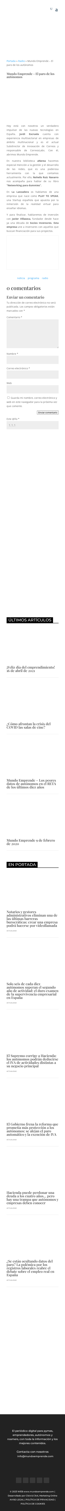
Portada (11, 61)
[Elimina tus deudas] (33, 610)
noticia (21, 278)
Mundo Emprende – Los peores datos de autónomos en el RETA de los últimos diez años (31, 783)
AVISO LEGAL (17, 1499)
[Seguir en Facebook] (18, 1480)
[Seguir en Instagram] (32, 1480)
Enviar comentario (47, 412)
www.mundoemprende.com (39, 1491)
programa (33, 278)
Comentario (14, 317)
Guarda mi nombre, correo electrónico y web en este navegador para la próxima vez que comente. (32, 402)
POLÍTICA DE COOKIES (33, 1503)
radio (45, 278)
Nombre (12, 353)
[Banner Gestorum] (33, 22)
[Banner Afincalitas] (33, 1398)
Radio (21, 61)
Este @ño (13, 419)
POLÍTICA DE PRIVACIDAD (40, 1499)
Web (9, 383)
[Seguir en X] (25, 1480)
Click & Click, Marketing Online (41, 1495)
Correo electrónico (18, 368)
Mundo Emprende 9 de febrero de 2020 (31, 842)
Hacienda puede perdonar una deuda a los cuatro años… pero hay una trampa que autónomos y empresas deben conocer (32, 1197)
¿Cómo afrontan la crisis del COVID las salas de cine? (29, 725)
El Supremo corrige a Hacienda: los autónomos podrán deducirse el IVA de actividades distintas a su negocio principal (32, 1060)
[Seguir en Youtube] (46, 1480)
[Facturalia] (33, 549)
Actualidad (12, 931)
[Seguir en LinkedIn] (39, 1480)
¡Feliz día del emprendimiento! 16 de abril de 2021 (31, 669)
